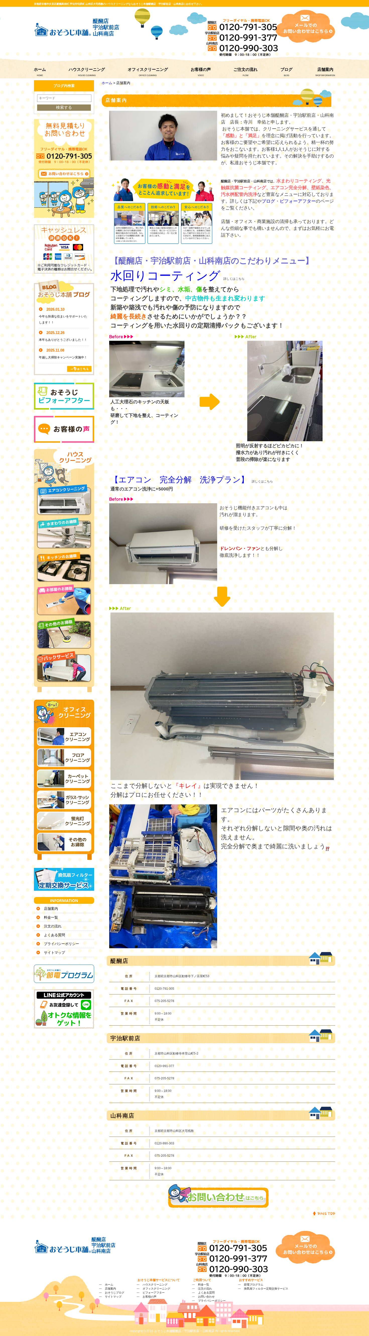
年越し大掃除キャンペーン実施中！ (63, 357)
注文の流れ (53, 926)
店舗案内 (325, 69)
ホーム (40, 69)
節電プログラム (253, 1284)
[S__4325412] (222, 777)
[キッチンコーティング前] (146, 394)
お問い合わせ (206, 1296)
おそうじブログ (114, 1292)
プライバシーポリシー (61, 944)
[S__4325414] (163, 945)
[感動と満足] (163, 246)
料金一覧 (51, 917)
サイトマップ (54, 953)
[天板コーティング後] (285, 438)
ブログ (286, 69)
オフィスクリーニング (148, 69)
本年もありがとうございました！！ (63, 340)
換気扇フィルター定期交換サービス (266, 1288)
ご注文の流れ (245, 69)
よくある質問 (54, 935)
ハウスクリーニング (87, 69)
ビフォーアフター (298, 201)
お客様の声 (201, 69)
